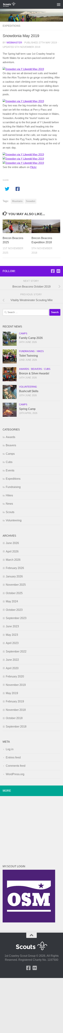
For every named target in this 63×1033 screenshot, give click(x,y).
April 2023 (12, 643)
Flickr (33, 167)
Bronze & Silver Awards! (34, 373)
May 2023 (12, 634)
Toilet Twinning (28, 355)
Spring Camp (27, 408)
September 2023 (16, 618)
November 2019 (16, 684)
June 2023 (12, 626)
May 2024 (12, 601)
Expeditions (11, 25)
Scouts (10, 512)
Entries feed (13, 757)
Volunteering (28, 386)
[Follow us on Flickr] (58, 271)
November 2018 (16, 709)
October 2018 (14, 718)
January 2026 (14, 576)
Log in (9, 749)
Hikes (40, 351)
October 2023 (14, 609)
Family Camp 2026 (31, 337)
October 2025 (14, 593)
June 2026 (12, 543)
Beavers (36, 369)
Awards (24, 369)
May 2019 (12, 693)
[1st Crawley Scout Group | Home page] (11, 4)
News (9, 503)
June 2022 (12, 659)
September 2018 (16, 726)
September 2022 (16, 651)
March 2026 (13, 559)
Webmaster (14, 42)
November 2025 (16, 584)
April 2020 (12, 668)
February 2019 (15, 701)
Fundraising (27, 351)
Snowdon (30, 201)
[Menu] (58, 4)
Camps (23, 333)
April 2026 (12, 551)
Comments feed (15, 765)
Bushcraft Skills (28, 391)
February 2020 (15, 676)
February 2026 (15, 568)
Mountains (17, 201)
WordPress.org (15, 774)
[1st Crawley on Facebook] (53, 271)
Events (10, 470)
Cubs (47, 369)
